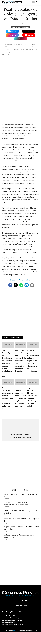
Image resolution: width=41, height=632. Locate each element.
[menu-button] (33, 2)
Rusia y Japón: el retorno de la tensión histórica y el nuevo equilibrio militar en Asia (7, 398)
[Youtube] (26, 600)
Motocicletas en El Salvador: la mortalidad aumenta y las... (20, 536)
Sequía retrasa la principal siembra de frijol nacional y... (21, 528)
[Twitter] (22, 600)
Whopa (15, 631)
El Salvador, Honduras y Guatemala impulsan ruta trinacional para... (18, 503)
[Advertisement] (20, 99)
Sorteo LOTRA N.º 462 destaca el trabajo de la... (21, 495)
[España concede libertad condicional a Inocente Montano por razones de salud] (33, 382)
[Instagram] (18, 600)
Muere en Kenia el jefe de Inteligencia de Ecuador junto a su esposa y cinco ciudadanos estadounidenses (7, 363)
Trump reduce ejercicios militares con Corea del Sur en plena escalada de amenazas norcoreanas (20, 398)
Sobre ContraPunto (21, 606)
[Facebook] (15, 600)
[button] (36, 2)
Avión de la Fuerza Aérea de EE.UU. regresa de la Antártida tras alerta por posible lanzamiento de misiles (20, 360)
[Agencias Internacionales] (20, 426)
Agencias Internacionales (20, 434)
